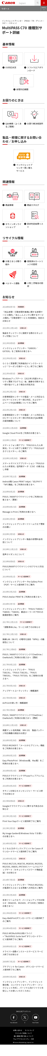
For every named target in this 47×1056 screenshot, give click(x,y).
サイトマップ (29, 1030)
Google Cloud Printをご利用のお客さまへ (22, 432)
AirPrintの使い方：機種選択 (15, 702)
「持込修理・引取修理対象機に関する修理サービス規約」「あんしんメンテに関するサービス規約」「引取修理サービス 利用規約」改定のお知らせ (23, 316)
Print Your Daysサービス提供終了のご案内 (22, 821)
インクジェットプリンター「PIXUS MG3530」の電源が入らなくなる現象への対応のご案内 (23, 886)
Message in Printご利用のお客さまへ (19, 511)
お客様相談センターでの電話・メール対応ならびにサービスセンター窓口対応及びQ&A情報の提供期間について (23, 417)
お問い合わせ (17, 1030)
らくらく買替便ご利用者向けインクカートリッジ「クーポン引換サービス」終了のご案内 (23, 365)
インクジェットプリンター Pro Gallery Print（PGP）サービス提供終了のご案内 (22, 583)
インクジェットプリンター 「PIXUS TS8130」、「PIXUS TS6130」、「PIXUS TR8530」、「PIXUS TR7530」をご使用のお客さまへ (23, 674)
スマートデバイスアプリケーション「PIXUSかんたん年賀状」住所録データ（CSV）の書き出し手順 (23, 466)
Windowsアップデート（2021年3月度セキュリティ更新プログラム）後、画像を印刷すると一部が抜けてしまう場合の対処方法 (23, 381)
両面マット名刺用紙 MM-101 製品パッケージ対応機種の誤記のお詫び (23, 732)
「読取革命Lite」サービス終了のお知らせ (21, 627)
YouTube (35, 1022)
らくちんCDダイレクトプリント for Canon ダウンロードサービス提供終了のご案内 (23, 850)
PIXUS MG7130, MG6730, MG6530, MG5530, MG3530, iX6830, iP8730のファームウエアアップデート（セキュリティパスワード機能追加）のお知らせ (23, 868)
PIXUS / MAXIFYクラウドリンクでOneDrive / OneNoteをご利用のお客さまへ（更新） (23, 656)
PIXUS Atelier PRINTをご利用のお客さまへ (22, 596)
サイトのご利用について (23, 1033)
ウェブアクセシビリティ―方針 (23, 1039)
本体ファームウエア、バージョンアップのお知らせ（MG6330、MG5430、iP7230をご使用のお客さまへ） (23, 902)
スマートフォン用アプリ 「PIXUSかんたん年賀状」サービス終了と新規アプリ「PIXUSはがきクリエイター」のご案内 (23, 448)
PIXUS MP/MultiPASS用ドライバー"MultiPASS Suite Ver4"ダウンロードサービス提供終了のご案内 (23, 936)
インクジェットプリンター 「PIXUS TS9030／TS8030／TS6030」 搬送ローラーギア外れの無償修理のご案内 (23, 611)
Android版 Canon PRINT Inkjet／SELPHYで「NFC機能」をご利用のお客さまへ (22, 483)
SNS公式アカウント (23, 1011)
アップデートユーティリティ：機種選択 (20, 690)
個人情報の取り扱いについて (23, 1036)
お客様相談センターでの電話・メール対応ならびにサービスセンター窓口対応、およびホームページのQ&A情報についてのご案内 (23, 399)
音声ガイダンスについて (13, 554)
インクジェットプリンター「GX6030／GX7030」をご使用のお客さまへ (20, 350)
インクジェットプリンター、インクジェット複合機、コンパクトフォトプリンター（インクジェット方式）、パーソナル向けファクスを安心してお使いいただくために (23, 986)
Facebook (13, 1022)
